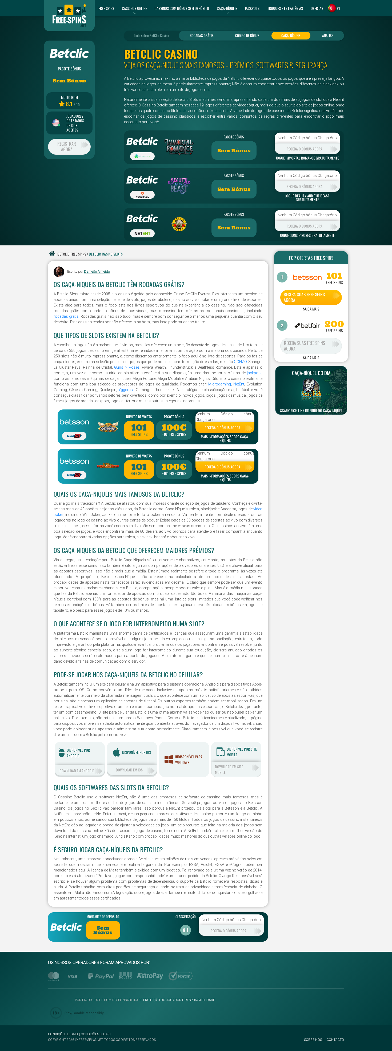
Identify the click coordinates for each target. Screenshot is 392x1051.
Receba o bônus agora (304, 149)
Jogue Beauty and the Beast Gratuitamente (307, 197)
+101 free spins (174, 434)
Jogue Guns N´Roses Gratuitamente (307, 235)
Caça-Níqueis (291, 35)
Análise (327, 35)
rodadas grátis (66, 316)
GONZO (240, 362)
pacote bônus (234, 137)
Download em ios (129, 770)
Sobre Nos (313, 1040)
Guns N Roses (126, 367)
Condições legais (63, 1034)
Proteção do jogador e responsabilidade (179, 1000)
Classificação (185, 916)
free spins (139, 434)
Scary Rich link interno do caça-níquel (311, 410)
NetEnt (238, 384)
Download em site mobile (229, 769)
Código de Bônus (247, 35)
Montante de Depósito (103, 916)
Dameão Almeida (97, 272)
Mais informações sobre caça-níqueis (225, 438)
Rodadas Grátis (202, 35)
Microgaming (219, 384)
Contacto (335, 1040)
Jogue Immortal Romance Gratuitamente (307, 158)
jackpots (254, 373)
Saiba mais (311, 309)
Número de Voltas (139, 417)
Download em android (76, 770)
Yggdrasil (126, 390)
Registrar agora (66, 147)
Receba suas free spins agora (304, 297)
